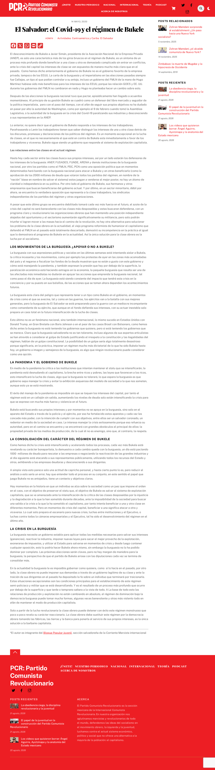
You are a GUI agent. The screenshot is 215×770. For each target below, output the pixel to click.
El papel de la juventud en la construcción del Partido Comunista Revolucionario (180, 110)
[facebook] (191, 4)
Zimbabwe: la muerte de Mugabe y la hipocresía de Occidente (180, 65)
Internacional (129, 5)
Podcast (161, 5)
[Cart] (173, 8)
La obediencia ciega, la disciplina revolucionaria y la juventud (180, 92)
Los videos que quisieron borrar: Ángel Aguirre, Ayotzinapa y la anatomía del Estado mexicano (180, 130)
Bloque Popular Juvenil (57, 632)
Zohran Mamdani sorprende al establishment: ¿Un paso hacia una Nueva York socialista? (180, 32)
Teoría (147, 5)
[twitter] (183, 4)
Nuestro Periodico (87, 5)
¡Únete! (66, 5)
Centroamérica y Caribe (85, 38)
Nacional (109, 5)
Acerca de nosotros (114, 11)
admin (49, 38)
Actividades (64, 38)
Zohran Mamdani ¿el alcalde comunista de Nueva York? (186, 50)
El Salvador (106, 38)
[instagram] (187, 11)
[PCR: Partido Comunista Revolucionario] (33, 11)
